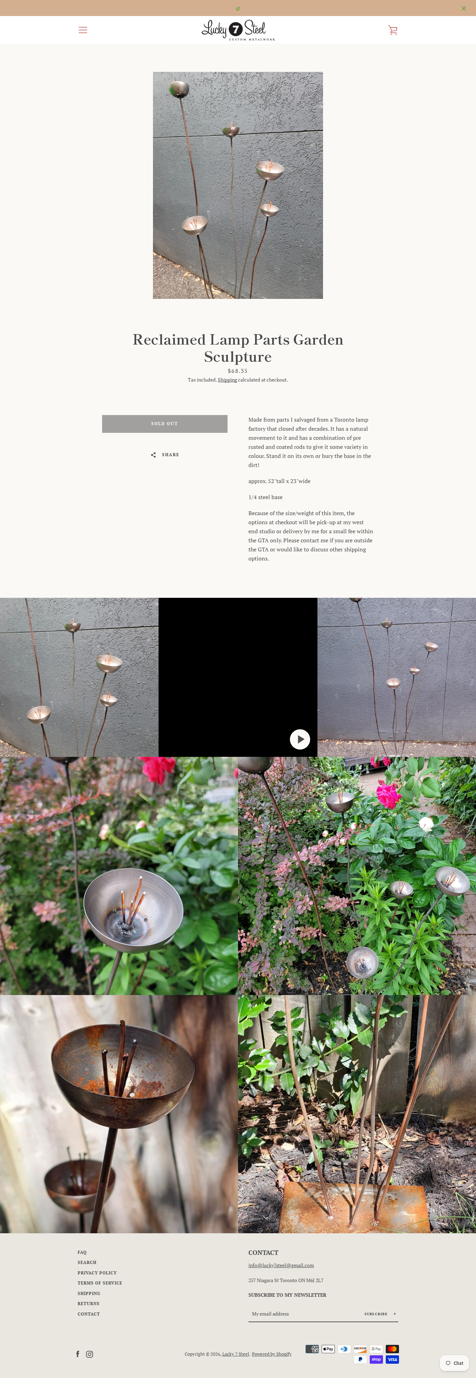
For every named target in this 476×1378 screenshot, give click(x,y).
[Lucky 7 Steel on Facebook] (77, 1353)
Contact (89, 1314)
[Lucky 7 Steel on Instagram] (89, 1353)
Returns (89, 1303)
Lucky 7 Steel (235, 1354)
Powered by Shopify (272, 1354)
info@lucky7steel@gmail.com (281, 1265)
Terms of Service (100, 1283)
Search (87, 1262)
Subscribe (376, 1314)
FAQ (82, 1252)
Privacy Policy (97, 1272)
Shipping (227, 379)
